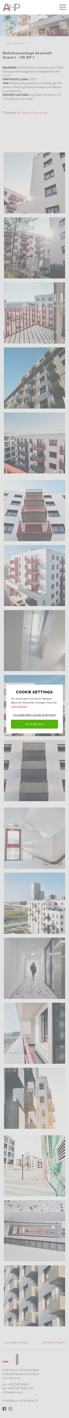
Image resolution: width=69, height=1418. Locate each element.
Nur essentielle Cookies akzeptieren (34, 715)
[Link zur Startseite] (16, 7)
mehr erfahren (19, 706)
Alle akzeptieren (34, 724)
